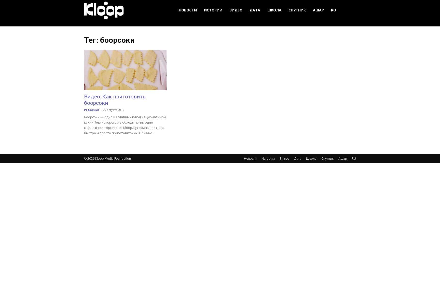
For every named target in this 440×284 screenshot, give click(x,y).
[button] (350, 10)
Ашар (318, 10)
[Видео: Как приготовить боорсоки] (125, 70)
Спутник (297, 10)
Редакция (92, 110)
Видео (235, 10)
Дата (255, 10)
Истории (213, 10)
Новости (188, 10)
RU (333, 10)
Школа (274, 10)
